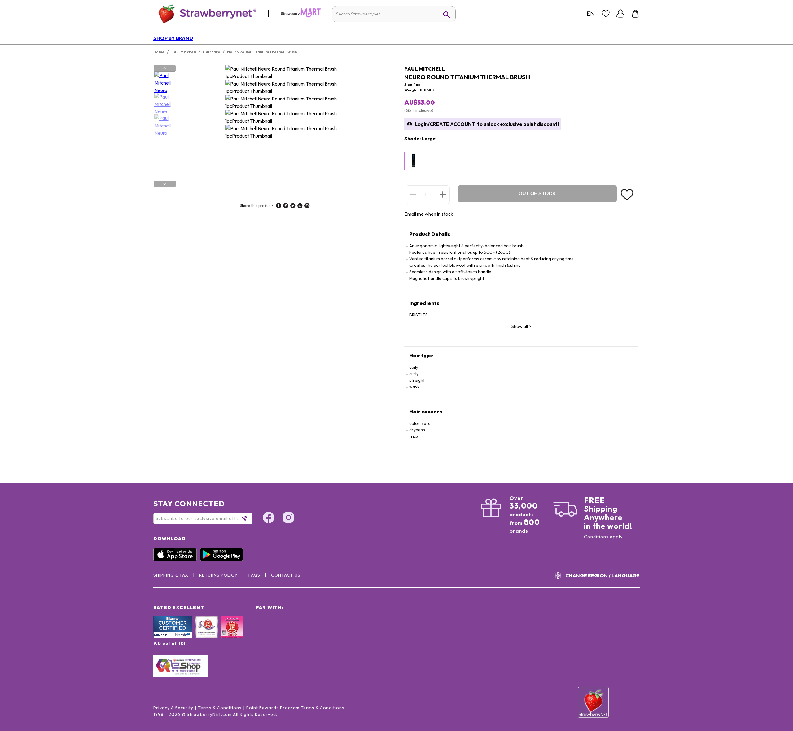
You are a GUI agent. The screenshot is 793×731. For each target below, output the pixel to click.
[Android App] (223, 559)
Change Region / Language (602, 575)
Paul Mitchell (424, 69)
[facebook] (278, 206)
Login (421, 124)
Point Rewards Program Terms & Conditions (295, 708)
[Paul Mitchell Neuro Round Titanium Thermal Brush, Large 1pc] (413, 161)
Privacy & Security (173, 708)
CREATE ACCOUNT (452, 124)
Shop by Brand (173, 38)
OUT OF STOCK (537, 193)
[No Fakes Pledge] (232, 634)
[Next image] (165, 184)
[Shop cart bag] (635, 13)
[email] (300, 206)
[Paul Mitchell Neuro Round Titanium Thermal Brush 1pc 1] (164, 82)
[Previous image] (165, 68)
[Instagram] (288, 518)
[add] (442, 194)
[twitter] (293, 206)
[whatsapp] (307, 206)
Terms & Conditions (220, 708)
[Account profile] (620, 13)
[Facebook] (268, 518)
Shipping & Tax (170, 575)
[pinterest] (285, 206)
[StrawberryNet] (204, 13)
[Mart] (301, 16)
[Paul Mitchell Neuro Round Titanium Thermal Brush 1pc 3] (164, 124)
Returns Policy (218, 575)
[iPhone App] (176, 559)
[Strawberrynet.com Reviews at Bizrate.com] (172, 637)
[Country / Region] (590, 13)
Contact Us (285, 575)
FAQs (254, 575)
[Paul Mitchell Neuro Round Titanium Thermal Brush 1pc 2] (164, 103)
